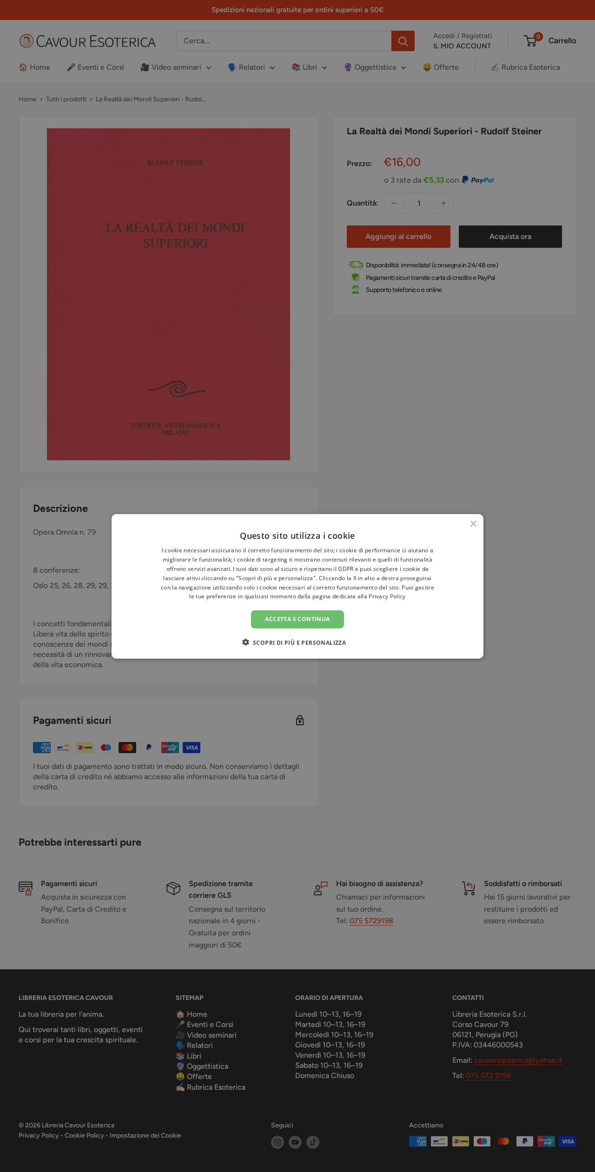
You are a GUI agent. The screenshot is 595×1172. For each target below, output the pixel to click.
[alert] (297, 586)
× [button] (472, 523)
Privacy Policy (387, 596)
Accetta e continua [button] (297, 618)
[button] (297, 642)
